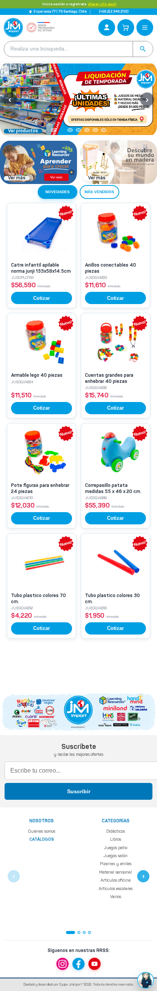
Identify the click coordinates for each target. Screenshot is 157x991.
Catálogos (41, 840)
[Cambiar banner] (53, 130)
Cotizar (41, 298)
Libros (115, 839)
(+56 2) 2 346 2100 (113, 11)
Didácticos (115, 831)
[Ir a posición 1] (70, 932)
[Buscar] (143, 49)
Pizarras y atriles (115, 863)
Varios (115, 896)
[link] (41, 255)
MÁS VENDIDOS (99, 192)
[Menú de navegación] (144, 27)
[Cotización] (125, 27)
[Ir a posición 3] (84, 932)
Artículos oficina (116, 880)
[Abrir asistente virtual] (145, 980)
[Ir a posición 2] (78, 932)
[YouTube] (94, 964)
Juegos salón (115, 855)
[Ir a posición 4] (89, 932)
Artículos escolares (116, 888)
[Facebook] (78, 964)
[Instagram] (62, 964)
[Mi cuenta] (106, 27)
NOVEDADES (57, 192)
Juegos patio (115, 847)
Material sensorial (115, 872)
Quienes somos (41, 831)
